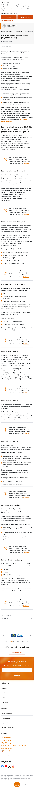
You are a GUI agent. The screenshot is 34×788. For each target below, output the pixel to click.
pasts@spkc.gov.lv (8, 743)
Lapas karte (5, 723)
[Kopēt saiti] (28, 132)
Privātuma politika (7, 713)
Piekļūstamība (6, 718)
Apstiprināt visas (25, 17)
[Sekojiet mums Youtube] (6, 766)
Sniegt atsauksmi (17, 652)
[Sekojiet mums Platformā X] (9, 766)
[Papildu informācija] (9, 751)
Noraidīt (9, 17)
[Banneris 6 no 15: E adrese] (17, 635)
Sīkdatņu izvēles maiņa (8, 727)
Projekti (4, 697)
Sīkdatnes (26, 163)
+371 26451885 (7, 740)
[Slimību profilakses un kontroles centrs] (17, 28)
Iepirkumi (4, 693)
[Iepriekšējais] (3, 635)
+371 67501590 (7, 737)
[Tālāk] (30, 635)
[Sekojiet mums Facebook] (2, 766)
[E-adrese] (4, 751)
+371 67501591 (7, 748)
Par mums (5, 702)
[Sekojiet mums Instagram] (13, 766)
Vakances (4, 688)
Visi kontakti (9, 756)
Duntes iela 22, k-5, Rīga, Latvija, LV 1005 (14, 745)
